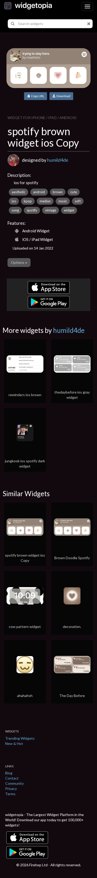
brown (58, 192)
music (62, 201)
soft (78, 201)
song (15, 210)
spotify (32, 210)
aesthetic (18, 192)
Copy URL (37, 96)
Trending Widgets (20, 738)
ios (14, 201)
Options (18, 262)
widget (69, 210)
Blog (8, 773)
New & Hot (14, 743)
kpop (28, 201)
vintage (50, 210)
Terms (10, 794)
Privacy (11, 788)
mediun (45, 201)
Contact (12, 778)
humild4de (57, 160)
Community (14, 783)
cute (73, 192)
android (39, 192)
